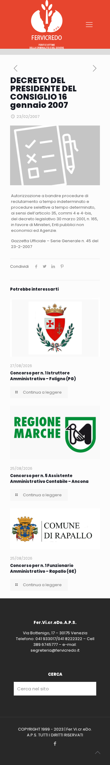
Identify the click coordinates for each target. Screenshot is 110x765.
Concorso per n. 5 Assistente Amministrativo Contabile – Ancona (49, 478)
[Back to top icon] (97, 752)
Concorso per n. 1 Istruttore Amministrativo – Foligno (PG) (43, 376)
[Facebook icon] (55, 743)
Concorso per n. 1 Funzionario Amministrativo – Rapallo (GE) (43, 568)
